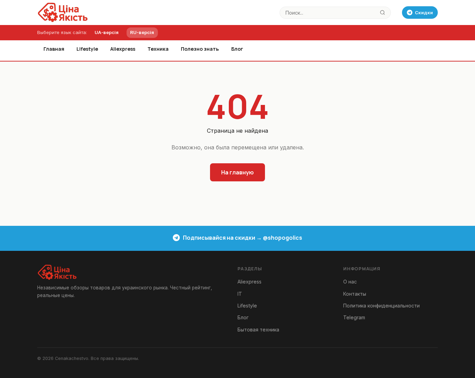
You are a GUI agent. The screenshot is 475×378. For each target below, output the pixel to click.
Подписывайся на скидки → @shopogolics (242, 237)
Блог (237, 49)
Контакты (354, 294)
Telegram (354, 317)
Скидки (424, 12)
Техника (158, 49)
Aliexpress (122, 49)
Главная (53, 49)
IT (240, 294)
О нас (350, 282)
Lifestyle (87, 49)
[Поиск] (383, 13)
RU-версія (142, 32)
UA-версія (107, 32)
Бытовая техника (258, 329)
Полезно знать (200, 49)
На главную (237, 172)
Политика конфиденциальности (381, 306)
